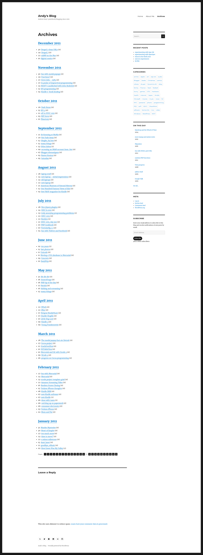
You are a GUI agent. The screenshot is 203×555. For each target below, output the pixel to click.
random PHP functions (142, 158)
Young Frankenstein (49, 325)
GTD (148, 91)
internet (143, 95)
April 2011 (45, 301)
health (136, 95)
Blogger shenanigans (50, 152)
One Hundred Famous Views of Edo (55, 189)
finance (143, 88)
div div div (45, 277)
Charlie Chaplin (47, 316)
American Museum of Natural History (56, 186)
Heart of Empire (47, 430)
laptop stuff (46, 174)
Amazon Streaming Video (52, 382)
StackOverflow (47, 346)
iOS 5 (43, 110)
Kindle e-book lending (50, 92)
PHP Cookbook (47, 225)
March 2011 (46, 334)
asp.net (153, 77)
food (149, 88)
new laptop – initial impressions (54, 177)
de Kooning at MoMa (50, 135)
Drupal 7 (44, 52)
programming (159, 102)
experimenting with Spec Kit (144, 52)
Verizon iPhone (47, 409)
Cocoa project (46, 343)
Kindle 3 (44, 322)
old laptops (45, 180)
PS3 (135, 106)
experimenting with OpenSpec (145, 54)
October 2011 (47, 101)
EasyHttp (45, 261)
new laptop (46, 183)
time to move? (47, 436)
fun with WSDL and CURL (143, 151)
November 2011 (49, 68)
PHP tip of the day (48, 283)
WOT (153, 114)
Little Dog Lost (47, 319)
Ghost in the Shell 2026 (143, 57)
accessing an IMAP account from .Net (56, 149)
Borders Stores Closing (50, 385)
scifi (140, 106)
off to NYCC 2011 (48, 113)
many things (46, 143)
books (144, 80)
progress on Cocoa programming (55, 358)
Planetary (45, 119)
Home (140, 16)
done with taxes (48, 400)
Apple (143, 77)
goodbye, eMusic (48, 445)
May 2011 (45, 270)
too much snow (47, 433)
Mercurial (45, 376)
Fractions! (45, 77)
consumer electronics (50, 406)
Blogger (137, 80)
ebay (160, 84)
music (151, 99)
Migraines (138, 144)
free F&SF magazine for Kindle (54, 192)
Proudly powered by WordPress (58, 546)
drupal (143, 84)
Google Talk (139, 179)
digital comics (47, 58)
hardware (155, 91)
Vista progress (140, 165)
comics (159, 80)
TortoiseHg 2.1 (47, 228)
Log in (137, 201)
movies (144, 99)
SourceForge (46, 280)
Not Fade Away (47, 138)
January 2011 (47, 421)
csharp (136, 84)
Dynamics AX (152, 84)
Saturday (45, 158)
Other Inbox (46, 146)
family (136, 88)
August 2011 (47, 167)
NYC (135, 102)
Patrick (44, 285)
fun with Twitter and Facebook (54, 231)
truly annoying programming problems (57, 213)
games (142, 91)
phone (149, 102)
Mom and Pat (46, 412)
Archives (161, 16)
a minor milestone (49, 439)
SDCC (145, 106)
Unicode (44, 252)
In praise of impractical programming (57, 83)
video (158, 110)
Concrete (45, 258)
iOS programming (48, 89)
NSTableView (46, 349)
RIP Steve (45, 116)
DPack (43, 307)
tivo (152, 110)
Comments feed (140, 205)
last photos (45, 249)
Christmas (151, 80)
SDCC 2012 (45, 216)
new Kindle (46, 397)
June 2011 (45, 240)
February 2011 (48, 367)
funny (136, 91)
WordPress (146, 114)
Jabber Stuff (139, 172)
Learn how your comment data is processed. (89, 524)
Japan (150, 95)
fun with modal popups (50, 74)
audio (160, 77)
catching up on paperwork (52, 403)
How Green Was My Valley (52, 448)
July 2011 (44, 201)
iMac (43, 310)
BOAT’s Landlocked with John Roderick (57, 86)
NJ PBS (137, 61)
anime (136, 77)
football (155, 88)
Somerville (145, 110)
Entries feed (139, 203)
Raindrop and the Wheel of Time (146, 130)
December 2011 (49, 43)
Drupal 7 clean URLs (49, 50)
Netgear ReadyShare (49, 313)
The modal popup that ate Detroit (55, 340)
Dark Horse (46, 107)
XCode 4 (44, 355)
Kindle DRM (46, 391)
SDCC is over (46, 210)
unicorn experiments (142, 59)
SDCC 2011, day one (49, 222)
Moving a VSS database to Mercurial (56, 255)
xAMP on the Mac (48, 55)
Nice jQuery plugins (49, 207)
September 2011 (50, 128)
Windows (137, 114)
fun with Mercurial (49, 374)
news (157, 99)
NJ (162, 99)
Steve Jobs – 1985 (48, 80)
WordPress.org (140, 208)
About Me (150, 16)
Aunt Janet (45, 442)
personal (142, 102)
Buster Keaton (47, 155)
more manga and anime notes (145, 137)
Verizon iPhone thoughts (51, 388)
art (148, 77)
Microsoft (137, 99)
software (137, 110)
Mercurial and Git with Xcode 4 (54, 352)
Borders (44, 219)
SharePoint (153, 106)
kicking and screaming (50, 288)
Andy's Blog (47, 16)
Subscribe (137, 238)
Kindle (157, 95)
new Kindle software (49, 394)
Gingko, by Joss (47, 140)
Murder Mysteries (48, 428)
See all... (135, 186)
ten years (45, 246)
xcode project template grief (53, 379)
